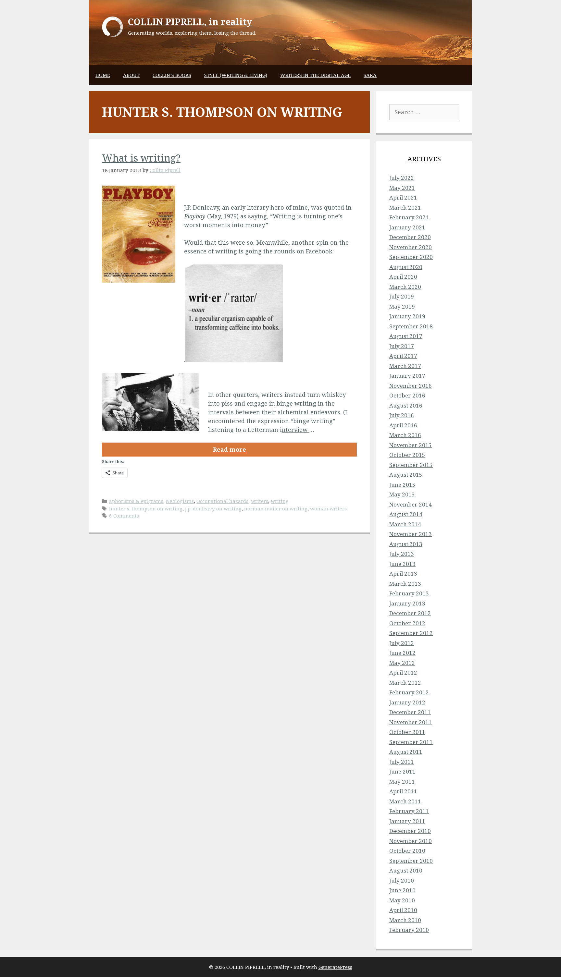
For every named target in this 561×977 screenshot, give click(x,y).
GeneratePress (335, 967)
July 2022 (401, 177)
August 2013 (405, 544)
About (131, 75)
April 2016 (403, 425)
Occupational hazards (222, 501)
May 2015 (402, 494)
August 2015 (405, 474)
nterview (295, 430)
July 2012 (401, 643)
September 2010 (411, 860)
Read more (229, 449)
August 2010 (405, 870)
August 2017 (405, 336)
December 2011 (410, 712)
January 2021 (407, 227)
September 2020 (411, 257)
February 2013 (409, 593)
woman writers (328, 508)
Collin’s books (172, 75)
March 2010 (405, 920)
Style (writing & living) (235, 75)
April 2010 (403, 910)
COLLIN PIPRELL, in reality (190, 22)
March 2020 (405, 286)
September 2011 (411, 742)
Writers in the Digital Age (315, 75)
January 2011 (407, 821)
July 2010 (401, 880)
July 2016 (401, 415)
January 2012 (407, 702)
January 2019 (407, 316)
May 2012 (402, 662)
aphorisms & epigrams (136, 501)
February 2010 (409, 930)
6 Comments (124, 515)
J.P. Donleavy (201, 207)
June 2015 (402, 484)
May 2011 (402, 781)
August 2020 (405, 267)
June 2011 (402, 771)
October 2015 (407, 454)
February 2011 (409, 811)
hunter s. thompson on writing (145, 508)
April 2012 (403, 672)
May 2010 (402, 900)
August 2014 (405, 514)
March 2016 (405, 435)
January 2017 (407, 375)
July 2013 (401, 553)
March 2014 (405, 524)
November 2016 (410, 385)
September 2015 (411, 465)
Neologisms (180, 501)
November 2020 (410, 247)
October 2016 (407, 395)
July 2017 (401, 346)
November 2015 (410, 445)
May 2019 (402, 306)
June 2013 (402, 564)
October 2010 (407, 850)
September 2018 (411, 326)
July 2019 (401, 296)
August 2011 (405, 751)
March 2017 (405, 366)
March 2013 (405, 583)
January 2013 (407, 603)
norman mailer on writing (275, 508)
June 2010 (402, 890)
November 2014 (410, 504)
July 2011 (401, 761)
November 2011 (410, 722)
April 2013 (403, 573)
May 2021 (402, 187)
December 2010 (410, 831)
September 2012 (411, 633)
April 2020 (403, 276)
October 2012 (407, 623)
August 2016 (405, 405)
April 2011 (403, 791)
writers (259, 501)
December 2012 (410, 613)
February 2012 (409, 692)
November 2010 (410, 841)
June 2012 (402, 652)
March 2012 (405, 682)
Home (102, 75)
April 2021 (403, 197)
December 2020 (410, 237)
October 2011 (407, 732)
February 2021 (409, 217)
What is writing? (141, 158)
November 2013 (410, 534)
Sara (370, 75)
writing (280, 501)
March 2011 (405, 801)
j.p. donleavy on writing (213, 508)
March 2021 (405, 207)
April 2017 (403, 356)
